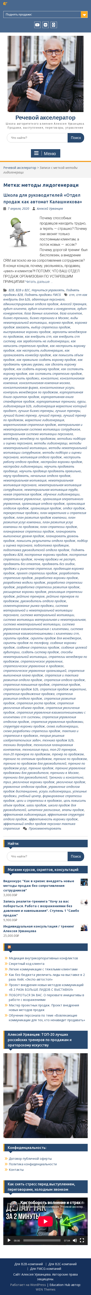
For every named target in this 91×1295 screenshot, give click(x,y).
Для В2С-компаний (62, 1264)
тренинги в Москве (64, 773)
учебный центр (29, 796)
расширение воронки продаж (24, 592)
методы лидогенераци (50, 443)
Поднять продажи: (19, 14)
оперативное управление (22, 499)
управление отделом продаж (25, 787)
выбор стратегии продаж (50, 327)
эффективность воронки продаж (53, 819)
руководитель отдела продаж (43, 601)
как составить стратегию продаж (55, 373)
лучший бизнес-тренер (20, 415)
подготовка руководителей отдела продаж (36, 550)
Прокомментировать (45, 828)
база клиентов (71, 313)
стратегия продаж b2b (20, 689)
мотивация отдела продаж (41, 457)
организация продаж (45, 508)
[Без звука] (75, 1240)
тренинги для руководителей (25, 777)
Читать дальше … (39, 282)
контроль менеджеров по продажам (30, 392)
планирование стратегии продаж (28, 531)
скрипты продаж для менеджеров (55, 638)
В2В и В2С (23, 290)
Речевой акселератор (45, 117)
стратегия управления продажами (57, 722)
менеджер (10, 438)
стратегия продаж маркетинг (63, 689)
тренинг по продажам (70, 759)
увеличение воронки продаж (34, 782)
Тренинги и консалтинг (66, 777)
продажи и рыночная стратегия (27, 568)
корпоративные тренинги (56, 401)
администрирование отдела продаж (31, 304)
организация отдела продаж (43, 503)
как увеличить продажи (21, 378)
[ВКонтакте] (45, 25)
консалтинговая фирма (20, 387)
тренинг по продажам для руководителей (34, 763)
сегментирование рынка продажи (28, 606)
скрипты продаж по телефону (25, 643)
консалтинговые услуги (57, 387)
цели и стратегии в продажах (39, 800)
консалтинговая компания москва (44, 383)
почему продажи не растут (54, 559)
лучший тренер (49, 415)
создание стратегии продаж (38, 647)
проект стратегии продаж (37, 573)
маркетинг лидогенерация (44, 420)
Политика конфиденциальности (33, 1164)
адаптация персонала (48, 299)
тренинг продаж (40, 768)
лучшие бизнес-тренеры (35, 411)
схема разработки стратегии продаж (31, 731)
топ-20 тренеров (63, 749)
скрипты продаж (16, 638)
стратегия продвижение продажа (29, 694)
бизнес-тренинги (15, 318)
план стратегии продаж (58, 527)
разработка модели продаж (24, 582)
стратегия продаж (65, 684)
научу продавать (16, 476)
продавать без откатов (21, 564)
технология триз (35, 749)
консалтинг (49, 378)
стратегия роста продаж (36, 703)
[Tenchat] (54, 25)
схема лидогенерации (62, 726)
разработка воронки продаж (56, 578)
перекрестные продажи (20, 513)
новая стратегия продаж (22, 494)
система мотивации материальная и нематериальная (44, 619)
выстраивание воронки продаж (27, 332)
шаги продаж (36, 805)
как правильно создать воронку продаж (46, 360)
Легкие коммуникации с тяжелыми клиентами (43, 969)
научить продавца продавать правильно (50, 471)
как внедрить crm (38, 336)
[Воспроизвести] (9, 1240)
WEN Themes (45, 1289)
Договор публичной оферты (30, 1158)
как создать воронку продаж (38, 369)
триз (7, 782)
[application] (45, 1221)
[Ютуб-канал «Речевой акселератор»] (37, 25)
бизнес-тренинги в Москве (49, 318)
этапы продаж (73, 810)
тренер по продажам (68, 754)
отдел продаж (74, 508)
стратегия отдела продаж (64, 680)
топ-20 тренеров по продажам (26, 754)
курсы (81, 401)
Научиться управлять (48, 290)
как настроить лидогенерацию (40, 350)
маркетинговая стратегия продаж (29, 425)
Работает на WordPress (28, 1285)
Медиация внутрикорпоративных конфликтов (43, 958)
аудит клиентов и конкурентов (52, 309)
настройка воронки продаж (61, 462)
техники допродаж (17, 745)
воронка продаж (61, 322)
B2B (11, 290)
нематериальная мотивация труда (51, 490)
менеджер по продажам (37, 438)
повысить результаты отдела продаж (46, 541)
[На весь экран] (82, 1240)
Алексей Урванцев (50, 208)
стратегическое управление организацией (34, 670)
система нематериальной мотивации (31, 624)
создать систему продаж (40, 652)
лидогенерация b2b (17, 406)
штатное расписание (44, 810)
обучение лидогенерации (61, 494)
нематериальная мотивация (24, 480)
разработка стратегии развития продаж (48, 587)
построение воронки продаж (46, 554)
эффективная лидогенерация (24, 814)
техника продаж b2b (58, 740)
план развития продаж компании (41, 517)
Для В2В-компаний (28, 1264)
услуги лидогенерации (55, 791)
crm (71, 295)
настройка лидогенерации (22, 466)
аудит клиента (14, 309)
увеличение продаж (70, 782)
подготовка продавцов (51, 545)
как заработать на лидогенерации (43, 341)
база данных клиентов (41, 313)
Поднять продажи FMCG (43, 295)
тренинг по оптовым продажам (27, 759)
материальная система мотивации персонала (38, 434)
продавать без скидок (58, 564)
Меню (50, 153)
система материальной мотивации (47, 615)
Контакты (16, 1169)
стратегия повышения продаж (26, 684)
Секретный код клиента (26, 964)
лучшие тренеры (67, 411)
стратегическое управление (42, 661)
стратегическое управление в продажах (33, 666)
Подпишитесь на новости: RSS (37, 947)
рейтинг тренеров (31, 596)
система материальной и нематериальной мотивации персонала (37, 610)
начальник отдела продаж (50, 476)
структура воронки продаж (24, 726)
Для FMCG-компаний (45, 1268)
